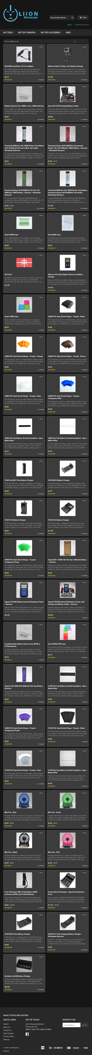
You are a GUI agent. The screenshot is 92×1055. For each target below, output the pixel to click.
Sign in (69, 24)
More (68, 32)
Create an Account (82, 24)
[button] (83, 41)
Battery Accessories (51, 32)
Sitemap (6, 1039)
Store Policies (8, 1033)
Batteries (8, 32)
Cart (84, 17)
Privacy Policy (8, 1036)
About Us (6, 1027)
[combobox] (62, 17)
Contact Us (7, 1030)
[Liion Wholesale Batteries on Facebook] (27, 1035)
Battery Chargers (27, 32)
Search (6, 1024)
